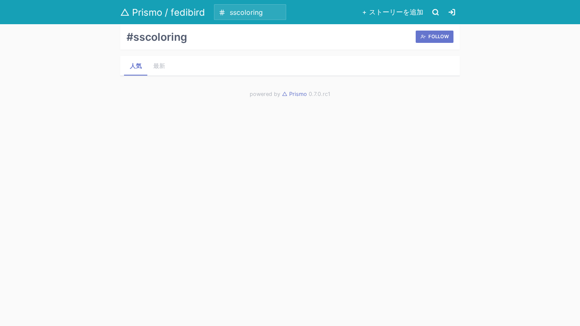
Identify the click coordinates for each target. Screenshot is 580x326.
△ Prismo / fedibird (162, 12)
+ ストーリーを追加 (392, 12)
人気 (136, 65)
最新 (159, 65)
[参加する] (452, 12)
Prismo (294, 94)
